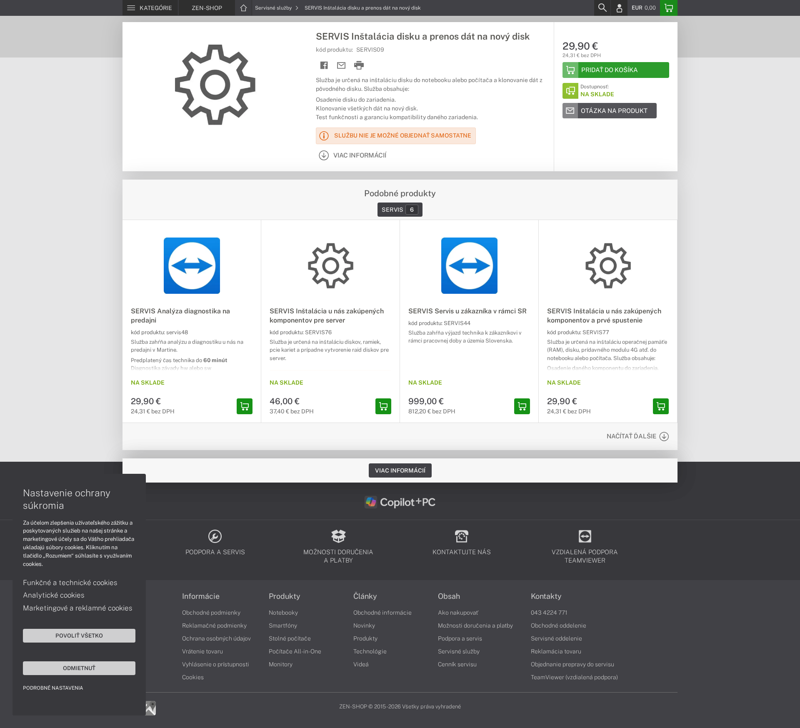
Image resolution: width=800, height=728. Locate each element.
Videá (361, 664)
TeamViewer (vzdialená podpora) (574, 677)
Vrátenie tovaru (202, 651)
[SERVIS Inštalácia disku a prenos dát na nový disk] (215, 84)
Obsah (449, 596)
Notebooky (283, 612)
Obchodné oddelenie (558, 625)
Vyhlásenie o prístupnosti (215, 664)
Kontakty (546, 596)
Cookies (193, 677)
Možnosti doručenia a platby (475, 625)
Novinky (364, 625)
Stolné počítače (290, 638)
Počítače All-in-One (295, 651)
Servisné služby (274, 8)
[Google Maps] (148, 707)
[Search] (602, 8)
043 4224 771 (549, 612)
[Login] (619, 8)
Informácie (201, 596)
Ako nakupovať (458, 612)
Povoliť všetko (79, 635)
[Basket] (669, 8)
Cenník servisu (457, 664)
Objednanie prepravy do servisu (572, 664)
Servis (398, 209)
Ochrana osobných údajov (216, 638)
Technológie (370, 651)
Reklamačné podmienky (214, 625)
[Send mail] (341, 66)
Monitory (280, 664)
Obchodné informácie (382, 612)
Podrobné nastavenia (53, 688)
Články (365, 596)
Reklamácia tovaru (556, 651)
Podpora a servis (460, 638)
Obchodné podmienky (211, 612)
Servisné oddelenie (556, 638)
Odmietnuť (79, 668)
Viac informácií (400, 470)
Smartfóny (283, 625)
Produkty (284, 596)
